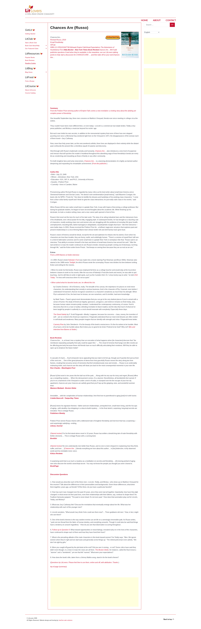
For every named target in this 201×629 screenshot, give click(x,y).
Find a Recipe (29, 81)
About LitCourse (30, 90)
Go (172, 24)
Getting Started (30, 34)
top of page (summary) (58, 567)
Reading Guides (30, 63)
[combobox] (157, 25)
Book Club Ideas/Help (32, 45)
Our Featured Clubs (31, 48)
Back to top (168, 619)
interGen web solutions (65, 620)
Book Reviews (29, 60)
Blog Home (28, 72)
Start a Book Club (31, 42)
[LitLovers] (40, 10)
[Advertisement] (94, 85)
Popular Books (30, 57)
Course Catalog (30, 93)
